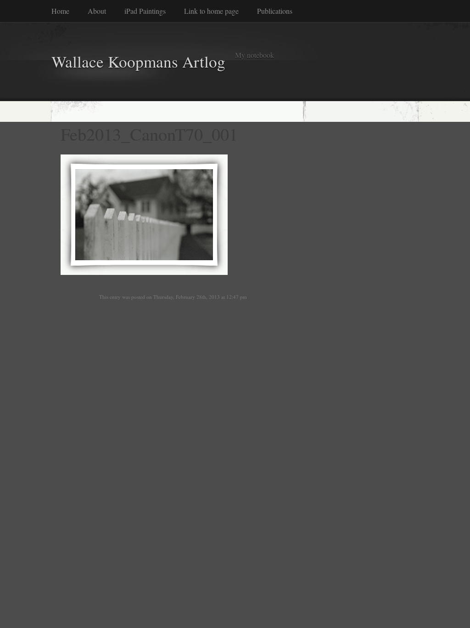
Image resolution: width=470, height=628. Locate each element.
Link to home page (211, 11)
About (97, 11)
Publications (274, 11)
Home (60, 11)
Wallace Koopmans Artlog (138, 61)
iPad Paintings (145, 11)
